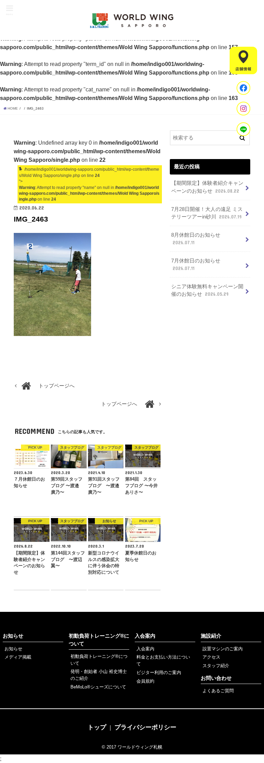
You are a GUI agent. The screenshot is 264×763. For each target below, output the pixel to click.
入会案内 (145, 636)
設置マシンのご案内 (222, 648)
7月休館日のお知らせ (195, 264)
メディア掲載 (17, 657)
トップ (97, 727)
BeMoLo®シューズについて (98, 686)
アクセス (211, 657)
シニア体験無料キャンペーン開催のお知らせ (207, 290)
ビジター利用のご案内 (158, 672)
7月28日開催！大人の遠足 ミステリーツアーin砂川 (207, 213)
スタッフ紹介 (215, 665)
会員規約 (145, 681)
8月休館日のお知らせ (195, 238)
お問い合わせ (216, 678)
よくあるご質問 (218, 690)
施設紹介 (211, 636)
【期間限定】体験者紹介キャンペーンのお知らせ (207, 186)
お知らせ (13, 636)
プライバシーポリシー (145, 727)
